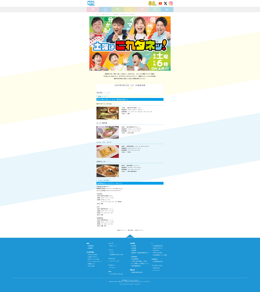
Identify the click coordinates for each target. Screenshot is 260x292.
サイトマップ (156, 270)
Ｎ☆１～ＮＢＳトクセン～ (94, 261)
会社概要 (134, 248)
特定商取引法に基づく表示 (116, 254)
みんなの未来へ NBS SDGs (116, 274)
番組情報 (105, 10)
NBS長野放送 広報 (157, 246)
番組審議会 (134, 256)
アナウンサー (142, 10)
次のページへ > (139, 230)
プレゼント (154, 10)
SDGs (167, 9)
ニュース (118, 10)
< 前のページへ (121, 230)
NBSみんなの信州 (92, 254)
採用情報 (134, 250)
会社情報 (134, 246)
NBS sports (156, 250)
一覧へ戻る (130, 230)
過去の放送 (115, 14)
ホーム (92, 10)
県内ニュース (113, 246)
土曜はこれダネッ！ (106, 14)
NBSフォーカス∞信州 (93, 259)
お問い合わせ (156, 268)
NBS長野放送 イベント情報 (160, 255)
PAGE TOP (130, 237)
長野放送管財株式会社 (137, 272)
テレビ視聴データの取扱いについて (140, 263)
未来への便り (91, 266)
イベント (130, 10)
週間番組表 (91, 246)
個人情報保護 (135, 259)
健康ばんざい (91, 264)
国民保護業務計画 (136, 266)
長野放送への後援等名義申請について (140, 253)
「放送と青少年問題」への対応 (139, 261)
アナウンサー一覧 (114, 261)
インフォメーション (157, 265)
